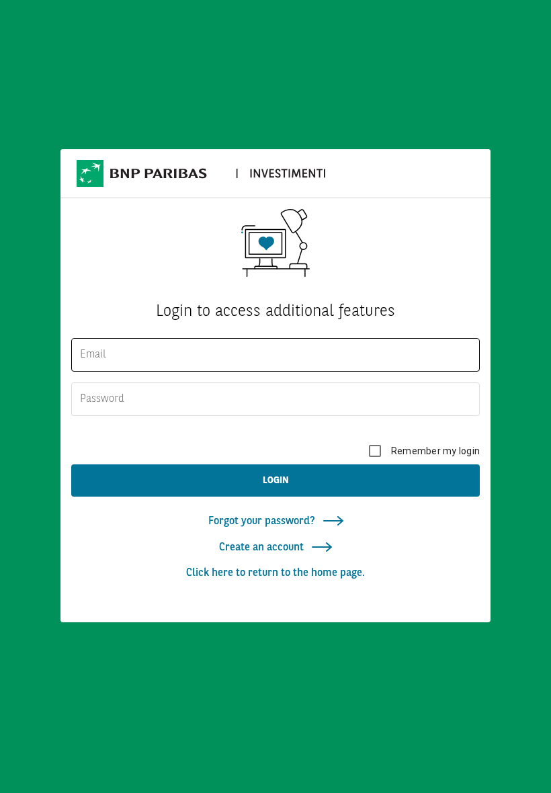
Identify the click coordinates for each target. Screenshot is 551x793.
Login (276, 480)
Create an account (262, 547)
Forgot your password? (263, 521)
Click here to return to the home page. (275, 573)
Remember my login (435, 451)
